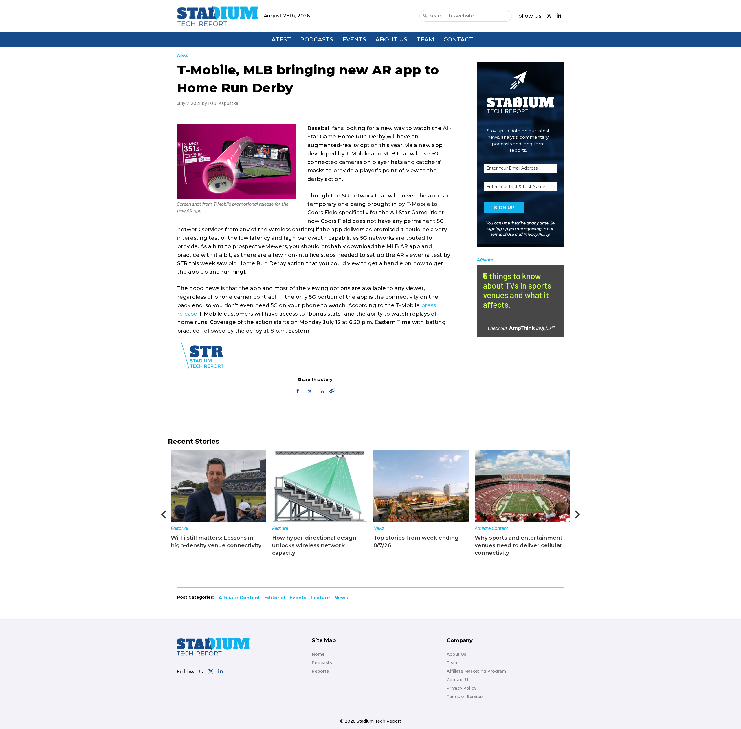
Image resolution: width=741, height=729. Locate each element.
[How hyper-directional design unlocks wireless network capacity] (226, 486)
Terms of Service (465, 696)
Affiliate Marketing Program (476, 671)
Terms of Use (502, 234)
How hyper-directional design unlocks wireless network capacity (220, 545)
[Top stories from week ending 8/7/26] (327, 486)
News (285, 528)
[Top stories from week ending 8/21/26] (530, 486)
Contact (458, 39)
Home (318, 654)
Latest (279, 39)
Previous (163, 513)
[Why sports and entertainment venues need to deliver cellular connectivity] (428, 486)
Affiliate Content (397, 528)
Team (425, 39)
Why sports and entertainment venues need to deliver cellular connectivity (425, 545)
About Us (391, 39)
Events (354, 39)
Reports (320, 671)
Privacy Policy (537, 234)
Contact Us (459, 679)
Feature (186, 528)
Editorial (274, 597)
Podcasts (316, 39)
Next (577, 513)
